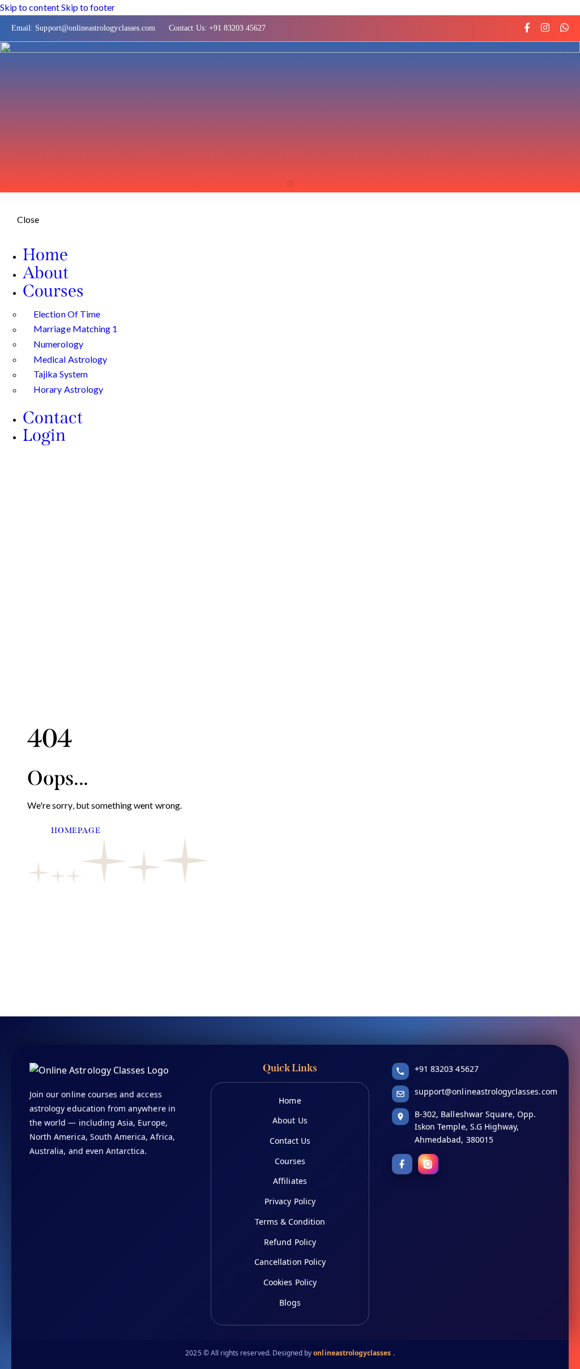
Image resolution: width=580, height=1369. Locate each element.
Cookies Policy (290, 1282)
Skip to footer (88, 7)
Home (290, 1100)
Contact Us (290, 1140)
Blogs (289, 1302)
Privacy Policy (290, 1201)
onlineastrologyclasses (353, 1353)
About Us (289, 1120)
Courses (290, 1161)
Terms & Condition (290, 1221)
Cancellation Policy (290, 1261)
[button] (290, 184)
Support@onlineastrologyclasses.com (96, 28)
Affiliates (290, 1180)
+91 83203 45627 (237, 28)
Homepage (75, 830)
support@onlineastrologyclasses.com (486, 1091)
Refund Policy (290, 1242)
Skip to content (29, 7)
